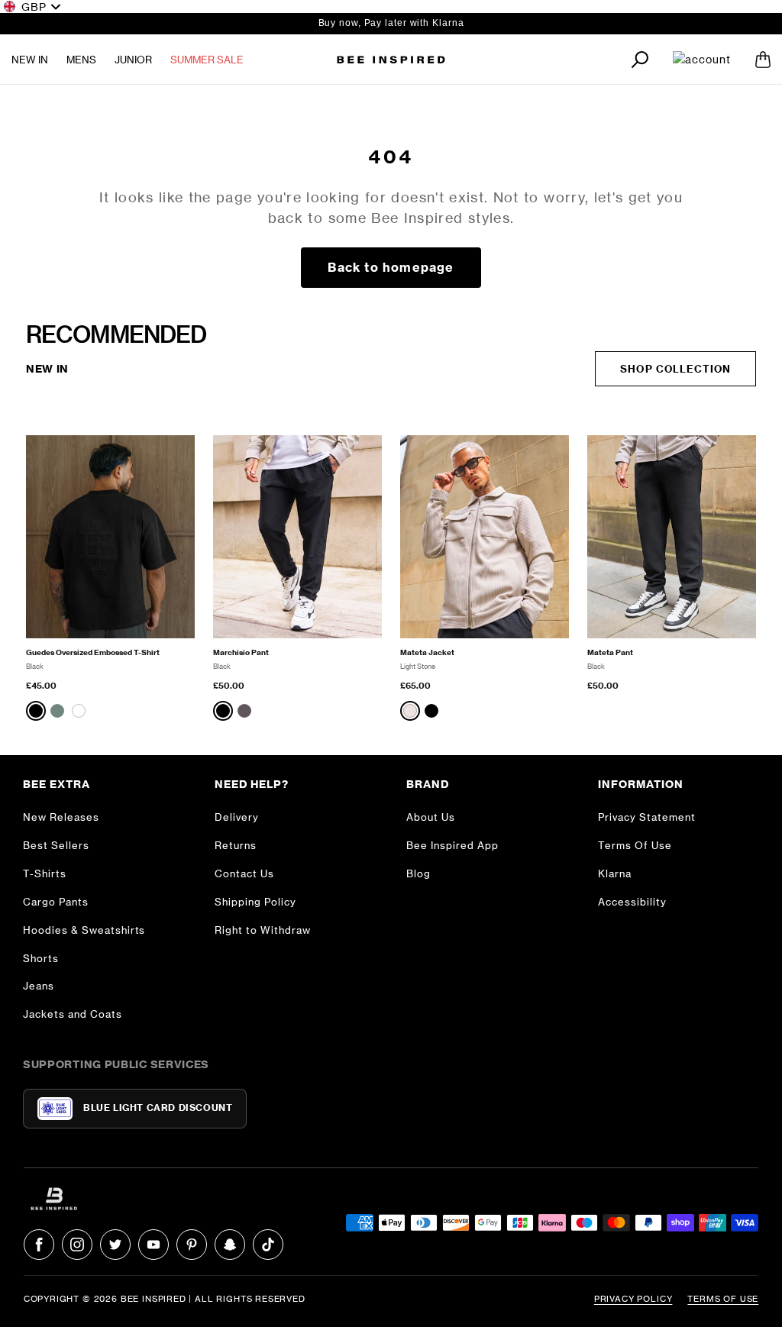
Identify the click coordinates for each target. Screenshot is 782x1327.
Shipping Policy (255, 902)
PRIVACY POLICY (633, 1298)
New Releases (61, 817)
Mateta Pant (610, 652)
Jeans (38, 986)
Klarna (615, 873)
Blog (418, 873)
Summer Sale (207, 59)
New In (29, 59)
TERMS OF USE (722, 1298)
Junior (133, 59)
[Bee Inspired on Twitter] (115, 1244)
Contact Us (244, 873)
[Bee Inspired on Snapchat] (230, 1244)
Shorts (41, 958)
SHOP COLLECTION (675, 369)
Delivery (237, 817)
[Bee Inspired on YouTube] (153, 1244)
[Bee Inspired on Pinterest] (191, 1244)
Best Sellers (56, 845)
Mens (81, 59)
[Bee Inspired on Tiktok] (268, 1244)
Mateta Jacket (427, 652)
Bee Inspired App (452, 845)
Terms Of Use (635, 845)
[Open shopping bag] (763, 59)
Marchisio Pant (241, 652)
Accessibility (632, 902)
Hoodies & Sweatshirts (84, 930)
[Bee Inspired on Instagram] (77, 1244)
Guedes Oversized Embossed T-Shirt (93, 652)
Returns (236, 845)
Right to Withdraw (263, 930)
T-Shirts (44, 873)
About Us (430, 817)
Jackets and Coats (72, 1014)
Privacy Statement (647, 817)
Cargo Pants (56, 902)
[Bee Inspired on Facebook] (39, 1244)
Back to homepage (391, 267)
